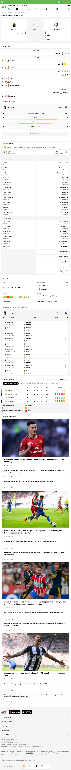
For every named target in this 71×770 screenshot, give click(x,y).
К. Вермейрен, (41, 301)
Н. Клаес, (48, 301)
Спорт (26, 5)
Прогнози (20, 5)
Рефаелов (49, 33)
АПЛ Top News (22, 9)
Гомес (48, 35)
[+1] (2, 1)
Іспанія (32, 9)
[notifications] (64, 1)
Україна (12, 9)
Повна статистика (35, 134)
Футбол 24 (3, 12)
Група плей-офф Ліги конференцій (32, 383)
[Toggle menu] (68, 5)
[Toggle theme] (60, 2)
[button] (48, 766)
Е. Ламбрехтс (6, 301)
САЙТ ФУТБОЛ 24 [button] (6, 717)
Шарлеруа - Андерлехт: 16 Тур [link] (20, 12)
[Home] (4, 9)
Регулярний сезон (51, 383)
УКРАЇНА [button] (4, 726)
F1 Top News (40, 9)
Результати (11, 5)
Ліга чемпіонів (62, 9)
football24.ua (29, 753)
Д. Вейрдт (54, 301)
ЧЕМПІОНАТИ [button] (5, 730)
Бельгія (10, 12)
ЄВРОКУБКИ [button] (5, 734)
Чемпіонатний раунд (11, 383)
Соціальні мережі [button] (7, 722)
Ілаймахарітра (20, 33)
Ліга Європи (51, 9)
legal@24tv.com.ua (24, 744)
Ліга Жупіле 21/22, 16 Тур (10, 287)
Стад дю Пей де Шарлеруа (48, 296)
